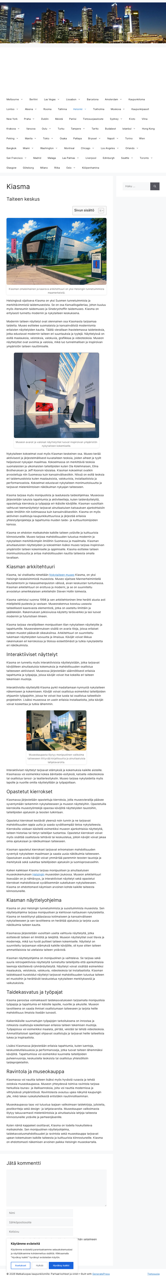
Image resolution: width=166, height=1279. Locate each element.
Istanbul (126, 128)
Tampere (76, 128)
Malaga (52, 157)
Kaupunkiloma (137, 99)
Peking (10, 138)
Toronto (144, 157)
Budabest (110, 128)
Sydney (114, 118)
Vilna (144, 118)
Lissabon (71, 99)
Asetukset (20, 1265)
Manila (28, 138)
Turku (61, 128)
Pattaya (77, 138)
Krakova (11, 128)
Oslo (68, 167)
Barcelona (92, 99)
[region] (42, 1255)
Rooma (47, 109)
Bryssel (92, 138)
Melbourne (12, 99)
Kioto (132, 118)
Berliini (34, 99)
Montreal (69, 148)
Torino (129, 138)
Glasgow (11, 167)
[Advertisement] (83, 70)
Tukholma (98, 109)
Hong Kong (148, 128)
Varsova (30, 128)
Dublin (45, 118)
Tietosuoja (153, 1273)
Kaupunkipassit (140, 109)
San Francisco (14, 157)
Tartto (95, 128)
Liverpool (91, 157)
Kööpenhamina (90, 167)
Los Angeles (108, 148)
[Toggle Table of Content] (99, 210)
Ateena (29, 109)
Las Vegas (50, 99)
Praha (27, 118)
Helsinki (78, 109)
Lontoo (10, 109)
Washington (47, 148)
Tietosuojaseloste (93, 118)
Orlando (130, 148)
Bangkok (11, 148)
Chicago (85, 148)
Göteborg (28, 167)
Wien (142, 138)
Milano (44, 167)
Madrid (37, 157)
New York (12, 118)
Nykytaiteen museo (61, 574)
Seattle (125, 157)
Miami (26, 148)
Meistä (59, 118)
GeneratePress (101, 1273)
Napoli (111, 138)
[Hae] (155, 186)
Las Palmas (68, 157)
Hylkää (39, 1265)
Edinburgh (109, 157)
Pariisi (72, 118)
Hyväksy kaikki (61, 1265)
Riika (57, 167)
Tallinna (62, 109)
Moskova (116, 109)
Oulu (44, 128)
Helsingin (38, 874)
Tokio (46, 138)
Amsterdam (111, 99)
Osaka (63, 138)
